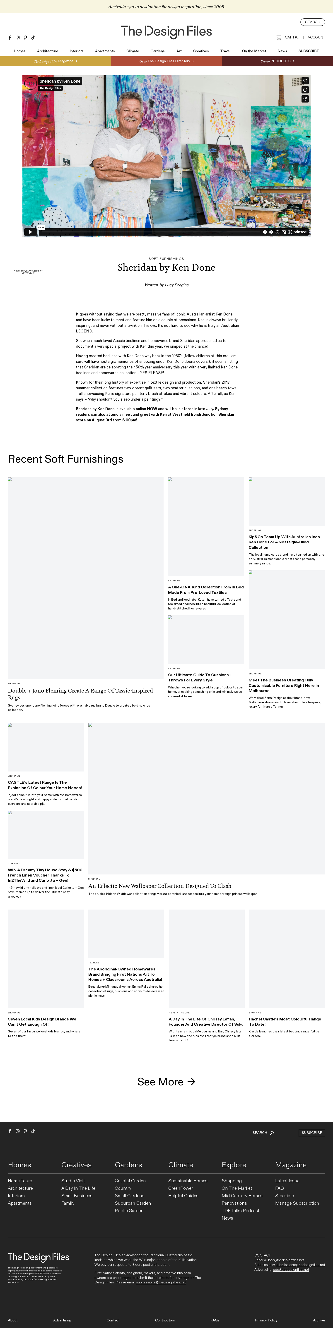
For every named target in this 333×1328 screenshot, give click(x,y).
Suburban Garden (133, 1203)
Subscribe (309, 51)
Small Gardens (129, 1196)
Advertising (62, 1320)
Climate (132, 51)
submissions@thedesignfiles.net (161, 1282)
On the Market (254, 51)
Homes (20, 51)
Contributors (165, 1320)
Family (68, 1203)
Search (312, 22)
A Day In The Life (78, 1188)
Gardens (158, 51)
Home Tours (20, 1181)
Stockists (284, 1196)
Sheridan (187, 340)
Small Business (76, 1196)
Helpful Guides (183, 1196)
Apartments (105, 51)
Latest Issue (287, 1181)
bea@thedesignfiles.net (286, 1260)
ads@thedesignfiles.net (291, 1269)
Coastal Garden (130, 1181)
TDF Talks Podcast (240, 1211)
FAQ (279, 1188)
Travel (225, 51)
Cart (292, 37)
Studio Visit (73, 1181)
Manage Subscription (297, 1203)
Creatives (201, 51)
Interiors (77, 51)
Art (179, 51)
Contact (113, 1320)
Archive (319, 1320)
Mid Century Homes (242, 1196)
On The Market (237, 1188)
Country (123, 1188)
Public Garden (129, 1211)
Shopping (232, 1181)
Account (316, 37)
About (13, 1320)
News (282, 51)
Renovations (234, 1203)
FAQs (215, 1320)
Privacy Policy (266, 1320)
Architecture (47, 51)
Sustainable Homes (188, 1181)
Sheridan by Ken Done (95, 408)
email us (40, 1270)
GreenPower (180, 1188)
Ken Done (224, 314)
